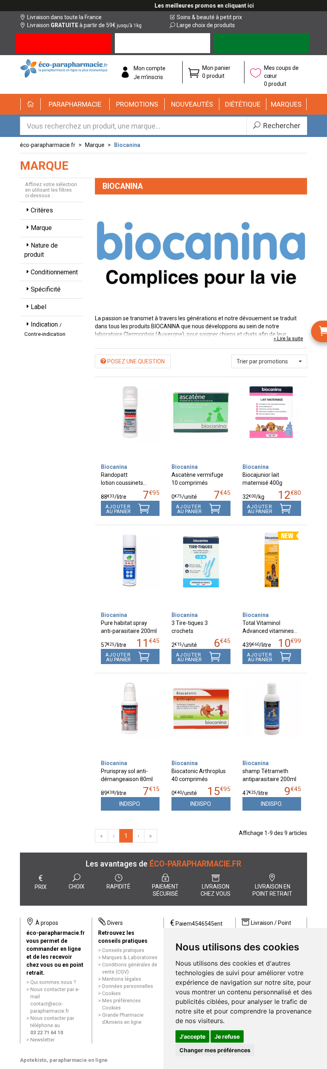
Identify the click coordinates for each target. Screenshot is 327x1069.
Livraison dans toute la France (64, 17)
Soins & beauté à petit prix (209, 17)
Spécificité (46, 289)
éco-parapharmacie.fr (47, 145)
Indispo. (130, 804)
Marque (94, 145)
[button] (75, 104)
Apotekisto (64, 1060)
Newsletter (42, 1040)
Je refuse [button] (227, 1036)
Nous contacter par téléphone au (52, 1025)
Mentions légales (121, 979)
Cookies (111, 993)
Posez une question (135, 361)
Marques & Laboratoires (130, 957)
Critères (42, 210)
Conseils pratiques (123, 950)
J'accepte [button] (192, 1036)
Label (38, 307)
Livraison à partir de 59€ (84, 25)
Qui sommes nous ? (53, 982)
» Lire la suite (288, 338)
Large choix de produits (206, 25)
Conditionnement (54, 272)
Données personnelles (127, 986)
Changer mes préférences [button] (214, 1050)
